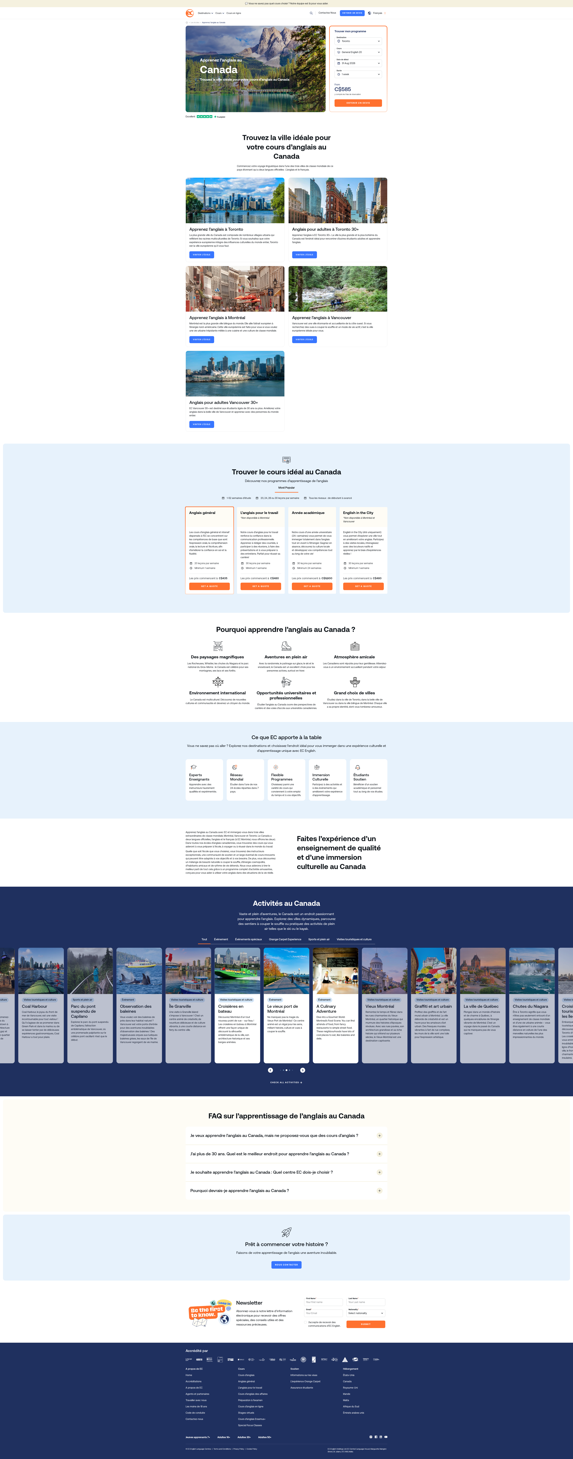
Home (187, 22)
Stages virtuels (246, 1412)
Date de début (343, 60)
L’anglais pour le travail (250, 1387)
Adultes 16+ (223, 1437)
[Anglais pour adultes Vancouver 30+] (235, 373)
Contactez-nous (194, 1419)
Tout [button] (204, 939)
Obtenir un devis (352, 13)
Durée (339, 71)
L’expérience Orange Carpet (306, 1381)
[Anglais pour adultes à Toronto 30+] (338, 200)
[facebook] (376, 1437)
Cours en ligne (234, 13)
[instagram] (371, 1437)
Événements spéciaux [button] (248, 939)
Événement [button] (221, 939)
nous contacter (286, 1265)
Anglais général (246, 1381)
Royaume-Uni (350, 1387)
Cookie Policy (252, 1449)
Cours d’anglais (246, 1375)
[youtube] (385, 1437)
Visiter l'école (202, 255)
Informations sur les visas (304, 1375)
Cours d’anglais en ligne (250, 1406)
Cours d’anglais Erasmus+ (252, 1419)
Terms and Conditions (222, 1449)
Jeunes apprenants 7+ (198, 1437)
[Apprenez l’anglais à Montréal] (235, 289)
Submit (366, 1324)
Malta (346, 1400)
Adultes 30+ (244, 1437)
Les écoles (195, 23)
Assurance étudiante (302, 1387)
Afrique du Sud (351, 1406)
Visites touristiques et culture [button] (354, 939)
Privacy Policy (238, 1449)
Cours (218, 13)
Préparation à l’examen (250, 1400)
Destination (341, 37)
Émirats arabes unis (353, 1412)
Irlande (346, 1394)
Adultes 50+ (264, 1437)
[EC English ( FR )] (190, 13)
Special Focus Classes (250, 1425)
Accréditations (193, 1381)
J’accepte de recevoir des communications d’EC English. (324, 1324)
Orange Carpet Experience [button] (285, 939)
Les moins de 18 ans (196, 1406)
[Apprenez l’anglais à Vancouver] (338, 289)
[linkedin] (381, 1437)
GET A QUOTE (209, 586)
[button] (311, 13)
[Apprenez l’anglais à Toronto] (235, 200)
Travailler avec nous (196, 1400)
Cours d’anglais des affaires (253, 1394)
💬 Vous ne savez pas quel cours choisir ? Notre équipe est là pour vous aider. (286, 3)
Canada (347, 1381)
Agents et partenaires (197, 1394)
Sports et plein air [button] (319, 939)
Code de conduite (195, 1412)
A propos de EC (194, 1387)
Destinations (204, 13)
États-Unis (348, 1375)
